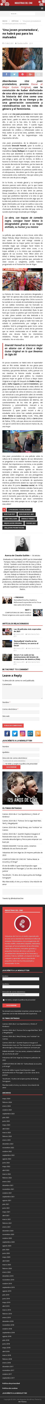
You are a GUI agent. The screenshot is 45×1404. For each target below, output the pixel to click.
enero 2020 (6, 1272)
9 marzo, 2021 (19, 662)
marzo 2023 (6, 1132)
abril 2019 (5, 1306)
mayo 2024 (6, 1098)
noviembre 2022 (8, 1148)
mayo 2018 (6, 1348)
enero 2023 (6, 1140)
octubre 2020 (7, 1238)
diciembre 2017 (7, 1366)
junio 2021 (6, 1208)
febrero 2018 (7, 1359)
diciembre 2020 (7, 1231)
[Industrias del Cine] (22, 4)
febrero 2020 (7, 1268)
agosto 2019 (6, 1291)
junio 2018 (6, 1344)
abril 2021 (5, 1215)
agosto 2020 (6, 1246)
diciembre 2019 (7, 1276)
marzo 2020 (6, 1265)
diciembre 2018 (7, 1321)
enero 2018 (6, 1363)
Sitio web (5, 716)
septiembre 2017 (8, 1378)
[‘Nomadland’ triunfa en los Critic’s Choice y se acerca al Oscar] (7, 643)
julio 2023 (5, 1117)
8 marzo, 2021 (19, 648)
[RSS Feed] (38, 733)
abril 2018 (5, 1351)
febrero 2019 (7, 1314)
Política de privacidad (11, 1383)
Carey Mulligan (10, 519)
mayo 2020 (6, 1257)
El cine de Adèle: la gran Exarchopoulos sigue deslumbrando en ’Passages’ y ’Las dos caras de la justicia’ (21, 868)
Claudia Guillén (22, 43)
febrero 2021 (7, 1223)
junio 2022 (6, 1163)
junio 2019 (6, 1299)
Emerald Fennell (28, 519)
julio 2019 (5, 1295)
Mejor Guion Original (13, 523)
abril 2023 (5, 1129)
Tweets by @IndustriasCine (12, 898)
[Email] (30, 733)
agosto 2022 (6, 1159)
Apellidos (5, 752)
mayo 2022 (6, 1166)
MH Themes (22, 1402)
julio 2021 (5, 1204)
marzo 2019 (6, 1310)
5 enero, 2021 (19, 634)
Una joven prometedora (14, 528)
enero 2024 (6, 1106)
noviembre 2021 (8, 1189)
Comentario (7, 684)
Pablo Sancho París (33, 634)
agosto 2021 (6, 1200)
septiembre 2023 (8, 1114)
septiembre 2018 (8, 1332)
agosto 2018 (6, 1336)
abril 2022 (5, 1170)
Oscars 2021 (31, 523)
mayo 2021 (6, 1212)
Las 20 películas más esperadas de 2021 (27, 630)
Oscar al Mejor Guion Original (22, 86)
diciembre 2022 (7, 1144)
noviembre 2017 (8, 1370)
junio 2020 (6, 1253)
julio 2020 (5, 1249)
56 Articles (36, 555)
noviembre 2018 (8, 1325)
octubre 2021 (7, 1193)
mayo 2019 (6, 1302)
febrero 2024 (7, 1102)
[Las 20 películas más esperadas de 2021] (7, 631)
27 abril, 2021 (9, 43)
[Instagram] (23, 733)
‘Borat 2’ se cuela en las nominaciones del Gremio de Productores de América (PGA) (27, 657)
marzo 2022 (6, 1174)
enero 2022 (6, 1181)
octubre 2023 (7, 1110)
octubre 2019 (7, 1283)
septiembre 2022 (8, 1155)
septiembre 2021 (8, 1197)
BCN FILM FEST (9, 514)
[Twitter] (15, 733)
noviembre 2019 (8, 1280)
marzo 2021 (6, 1219)
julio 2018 (5, 1340)
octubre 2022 (7, 1151)
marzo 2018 (6, 1355)
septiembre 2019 (8, 1287)
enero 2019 (6, 1317)
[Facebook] (7, 733)
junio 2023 (6, 1121)
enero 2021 (6, 1227)
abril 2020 (5, 1261)
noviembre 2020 (8, 1234)
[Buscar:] (22, 14)
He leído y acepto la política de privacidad (21, 764)
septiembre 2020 (8, 1242)
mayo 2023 (6, 1125)
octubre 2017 (7, 1374)
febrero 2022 (7, 1178)
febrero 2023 (7, 1136)
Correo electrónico (9, 709)
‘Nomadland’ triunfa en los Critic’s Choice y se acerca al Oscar (26, 643)
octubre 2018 (7, 1329)
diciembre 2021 (7, 1185)
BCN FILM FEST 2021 (26, 514)
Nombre (5, 702)
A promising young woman (20, 510)
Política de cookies (10, 1388)
